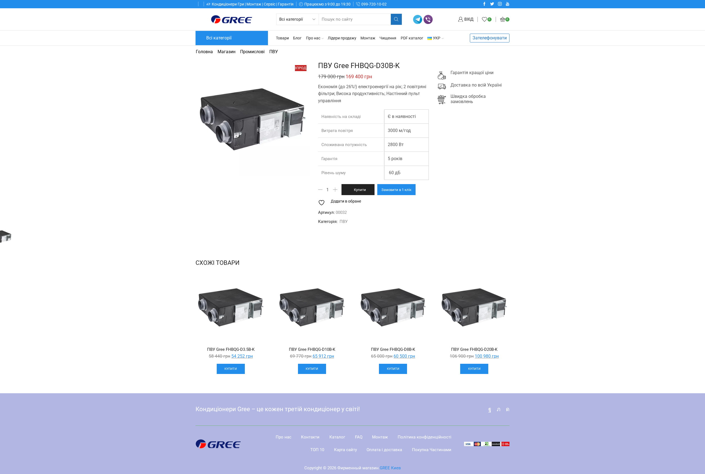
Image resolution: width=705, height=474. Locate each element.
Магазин (226, 51)
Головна (204, 51)
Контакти (310, 437)
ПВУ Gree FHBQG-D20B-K (474, 349)
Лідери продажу (342, 38)
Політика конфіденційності (424, 437)
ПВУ (273, 51)
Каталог (337, 437)
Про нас (313, 38)
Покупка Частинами (431, 449)
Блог (297, 38)
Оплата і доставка (384, 449)
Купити (360, 190)
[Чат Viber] (428, 19)
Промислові (252, 51)
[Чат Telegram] (417, 19)
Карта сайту (345, 449)
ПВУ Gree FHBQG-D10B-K (312, 349)
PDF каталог (412, 38)
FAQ (358, 437)
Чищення (387, 38)
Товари (282, 38)
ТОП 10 (317, 449)
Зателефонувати (490, 38)
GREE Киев (390, 467)
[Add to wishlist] (257, 283)
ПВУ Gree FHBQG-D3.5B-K (230, 349)
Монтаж (367, 38)
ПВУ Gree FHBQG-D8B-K (393, 349)
